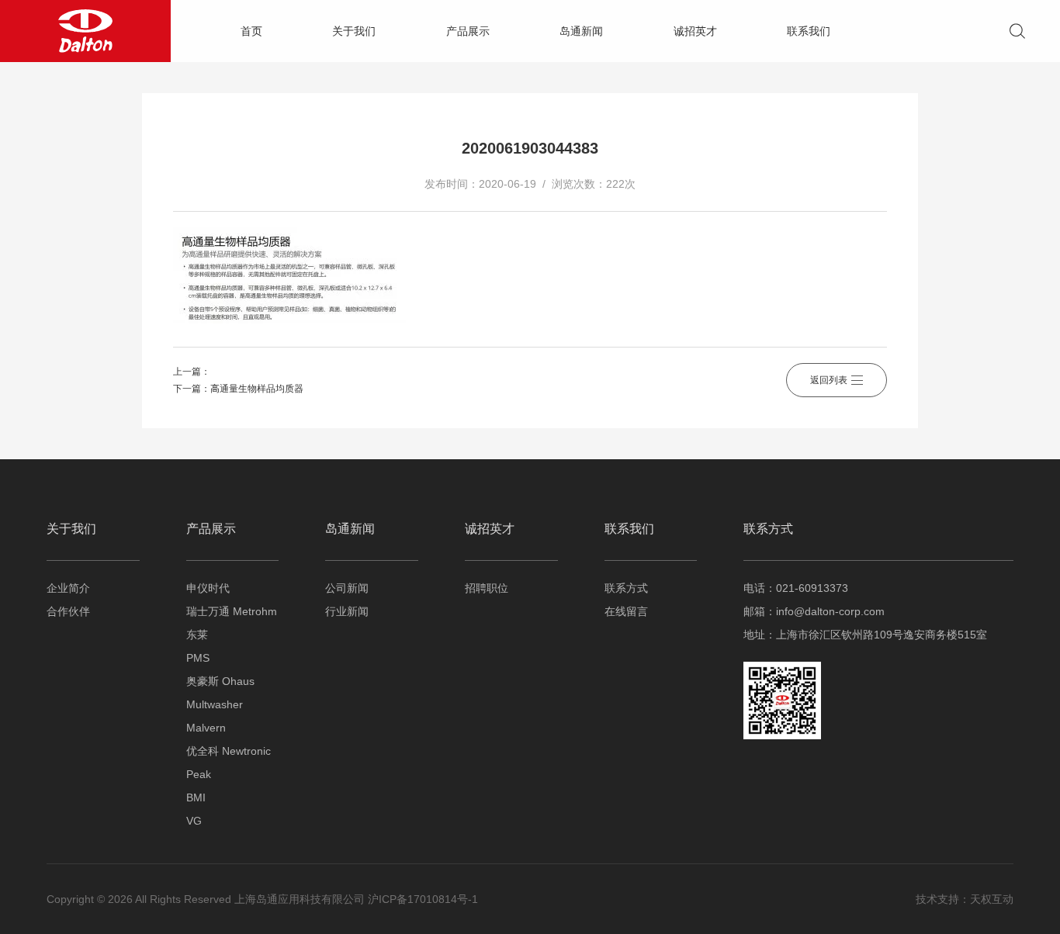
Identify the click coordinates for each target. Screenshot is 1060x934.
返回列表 (828, 380)
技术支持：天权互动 (964, 899)
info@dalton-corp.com (830, 611)
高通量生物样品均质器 (256, 388)
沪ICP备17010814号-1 (423, 899)
